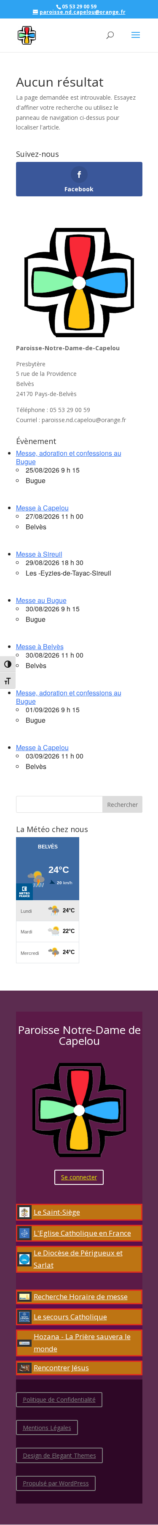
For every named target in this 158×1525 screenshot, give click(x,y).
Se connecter (79, 1177)
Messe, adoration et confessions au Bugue (68, 457)
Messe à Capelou (42, 508)
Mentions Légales (47, 1428)
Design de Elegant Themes (59, 1455)
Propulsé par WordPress (56, 1483)
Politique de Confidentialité (59, 1399)
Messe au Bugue (41, 600)
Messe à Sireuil (39, 554)
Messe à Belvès (40, 646)
